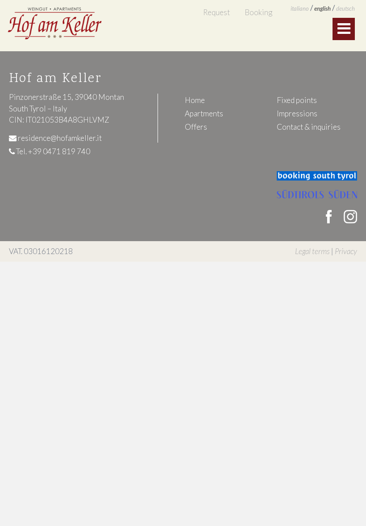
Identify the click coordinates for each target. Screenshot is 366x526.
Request (216, 12)
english (322, 8)
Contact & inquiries (309, 127)
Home (195, 100)
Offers (196, 127)
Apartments (204, 113)
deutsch (345, 8)
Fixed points (297, 100)
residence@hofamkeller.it (59, 138)
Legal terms (312, 251)
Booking (258, 12)
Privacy (346, 251)
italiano (300, 8)
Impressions (297, 113)
